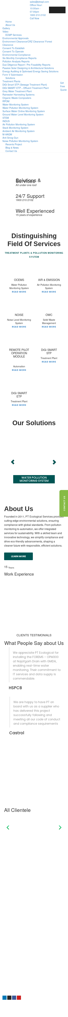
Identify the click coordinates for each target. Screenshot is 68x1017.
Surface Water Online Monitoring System (23, 111)
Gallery (6, 28)
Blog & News (12, 147)
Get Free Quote (63, 86)
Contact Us (11, 151)
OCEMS (10, 945)
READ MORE (19, 291)
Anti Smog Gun (10, 137)
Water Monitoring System (15, 104)
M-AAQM (7, 134)
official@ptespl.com (13, 984)
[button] (4, 161)
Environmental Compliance (16, 54)
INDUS (6, 121)
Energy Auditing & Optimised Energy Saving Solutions (30, 71)
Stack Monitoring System (15, 127)
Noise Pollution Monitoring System (20, 141)
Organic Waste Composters (16, 97)
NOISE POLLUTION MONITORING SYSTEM (39, 479)
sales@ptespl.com (12, 981)
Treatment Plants (11, 81)
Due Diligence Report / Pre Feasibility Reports (26, 64)
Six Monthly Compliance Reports (19, 58)
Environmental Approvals (15, 38)
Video (5, 31)
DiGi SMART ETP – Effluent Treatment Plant (25, 88)
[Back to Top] (61, 1011)
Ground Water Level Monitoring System (23, 114)
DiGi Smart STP (14, 942)
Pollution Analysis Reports (16, 61)
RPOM (5, 101)
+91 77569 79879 (11, 974)
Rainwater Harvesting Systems (18, 94)
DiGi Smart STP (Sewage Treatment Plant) (24, 84)
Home (8, 21)
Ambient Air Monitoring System (18, 131)
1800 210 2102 (10, 977)
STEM (5, 117)
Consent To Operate (13, 51)
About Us (10, 25)
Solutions (10, 78)
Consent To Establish (13, 48)
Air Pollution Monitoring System (18, 124)
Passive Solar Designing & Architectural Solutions (28, 68)
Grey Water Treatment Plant (17, 91)
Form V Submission (12, 74)
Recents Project (13, 144)
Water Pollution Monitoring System (20, 107)
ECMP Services (13, 34)
